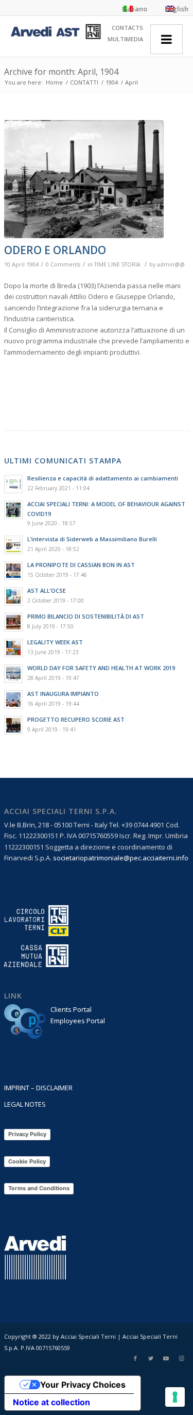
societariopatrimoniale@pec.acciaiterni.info (120, 857)
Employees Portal (77, 1020)
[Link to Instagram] (181, 1358)
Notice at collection (51, 1402)
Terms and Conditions (38, 1188)
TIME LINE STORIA (117, 264)
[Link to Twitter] (151, 1358)
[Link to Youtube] (166, 1358)
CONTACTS (127, 27)
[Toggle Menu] (166, 39)
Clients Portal (71, 1009)
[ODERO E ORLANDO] (84, 179)
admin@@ (171, 264)
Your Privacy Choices (83, 1384)
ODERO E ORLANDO (55, 250)
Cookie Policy (27, 1161)
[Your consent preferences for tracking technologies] (175, 1397)
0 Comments (63, 264)
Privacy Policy (27, 1134)
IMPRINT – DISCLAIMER (38, 1087)
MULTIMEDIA (125, 39)
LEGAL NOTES (25, 1104)
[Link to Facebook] (135, 1358)
